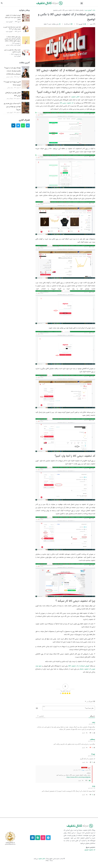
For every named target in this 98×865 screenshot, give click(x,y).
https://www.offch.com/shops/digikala (78, 777)
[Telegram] (48, 837)
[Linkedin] (32, 837)
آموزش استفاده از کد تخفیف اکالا (78, 666)
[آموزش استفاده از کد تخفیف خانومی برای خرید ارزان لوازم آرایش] (26, 21)
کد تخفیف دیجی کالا (66, 103)
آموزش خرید (88, 10)
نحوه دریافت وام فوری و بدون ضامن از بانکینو (12, 51)
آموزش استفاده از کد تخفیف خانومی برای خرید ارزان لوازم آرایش (13, 17)
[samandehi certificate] (10, 838)
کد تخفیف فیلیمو (90, 850)
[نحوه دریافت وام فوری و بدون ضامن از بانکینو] (26, 56)
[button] (81, 3)
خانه (94, 10)
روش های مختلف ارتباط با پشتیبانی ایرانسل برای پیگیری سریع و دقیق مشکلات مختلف (13, 39)
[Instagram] (43, 837)
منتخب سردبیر (9, 45)
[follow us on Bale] (37, 837)
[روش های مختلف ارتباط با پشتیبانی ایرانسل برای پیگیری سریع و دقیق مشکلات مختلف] (26, 43)
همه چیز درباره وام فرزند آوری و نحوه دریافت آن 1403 (12, 28)
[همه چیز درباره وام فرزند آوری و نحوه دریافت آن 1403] (26, 32)
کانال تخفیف (75, 97)
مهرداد (82, 770)
